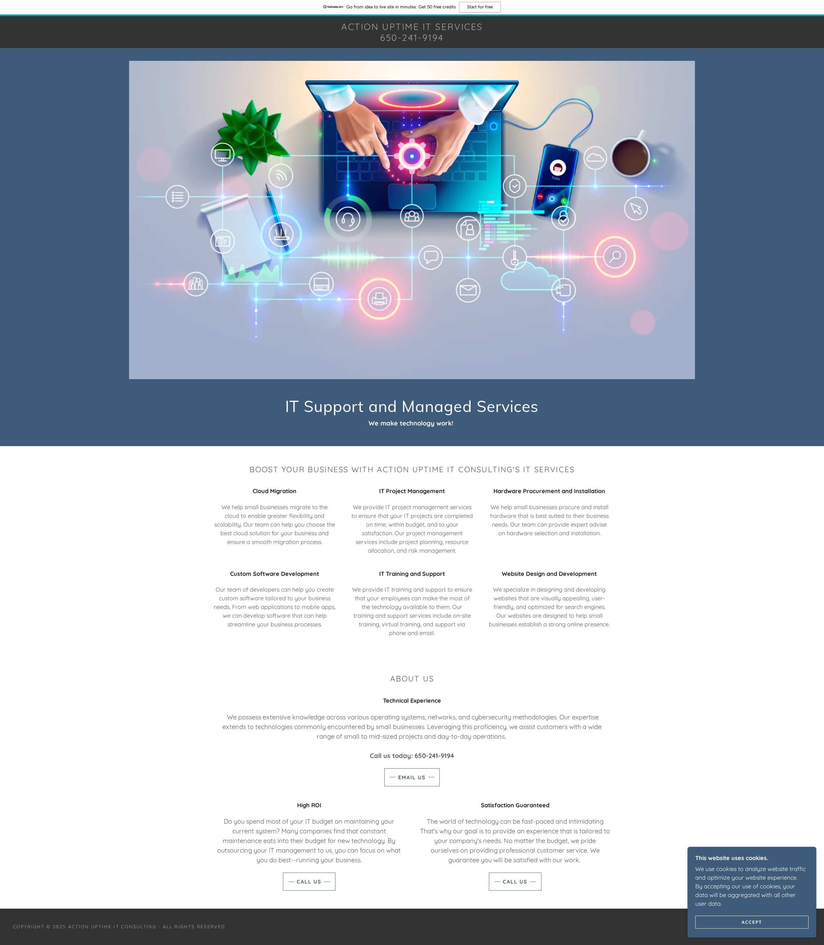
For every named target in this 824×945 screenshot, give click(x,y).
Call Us (309, 881)
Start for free (480, 7)
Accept (752, 922)
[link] (412, 38)
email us (412, 777)
